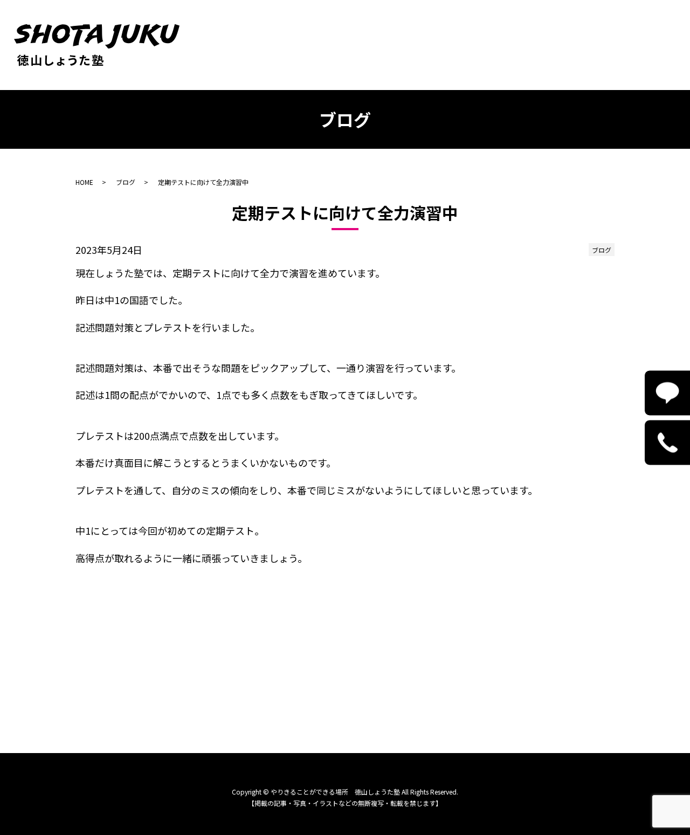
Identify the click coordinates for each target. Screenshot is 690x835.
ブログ (125, 182)
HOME (84, 182)
